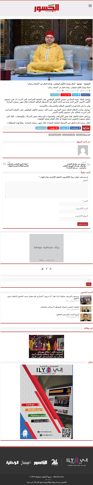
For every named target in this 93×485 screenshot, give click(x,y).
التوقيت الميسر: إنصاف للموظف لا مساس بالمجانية (59, 307)
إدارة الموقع (84, 90)
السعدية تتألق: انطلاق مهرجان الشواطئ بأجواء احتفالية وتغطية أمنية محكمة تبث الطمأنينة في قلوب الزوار (47, 354)
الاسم (85, 201)
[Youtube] (42, 269)
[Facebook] (46, 269)
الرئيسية (87, 84)
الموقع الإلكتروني (81, 216)
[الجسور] (46, 7)
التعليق (85, 180)
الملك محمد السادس (69, 134)
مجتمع (79, 84)
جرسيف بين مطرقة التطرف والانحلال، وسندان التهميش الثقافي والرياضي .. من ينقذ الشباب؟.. (74, 165)
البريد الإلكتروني (81, 208)
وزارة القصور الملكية (55, 134)
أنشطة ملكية (80, 134)
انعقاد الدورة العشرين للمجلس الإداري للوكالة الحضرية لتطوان (18, 164)
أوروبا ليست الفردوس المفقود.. (67, 314)
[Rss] (50, 269)
